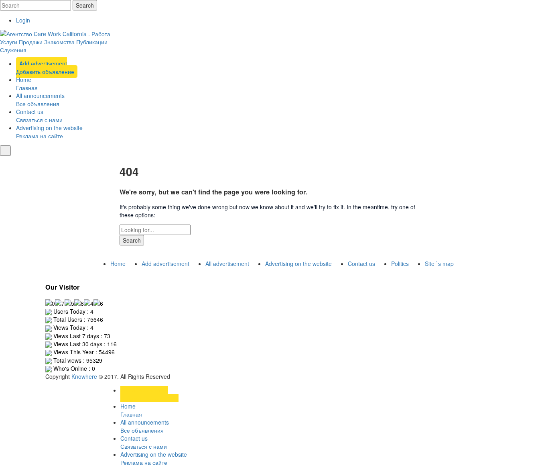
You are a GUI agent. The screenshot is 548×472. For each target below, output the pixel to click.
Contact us (361, 263)
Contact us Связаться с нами (39, 116)
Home (118, 263)
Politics (400, 263)
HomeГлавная (27, 84)
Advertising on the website (298, 263)
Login (23, 20)
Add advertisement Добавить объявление (45, 67)
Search (85, 5)
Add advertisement (165, 263)
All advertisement (227, 263)
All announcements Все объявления (40, 100)
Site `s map (439, 263)
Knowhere (84, 376)
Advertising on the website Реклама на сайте (49, 132)
